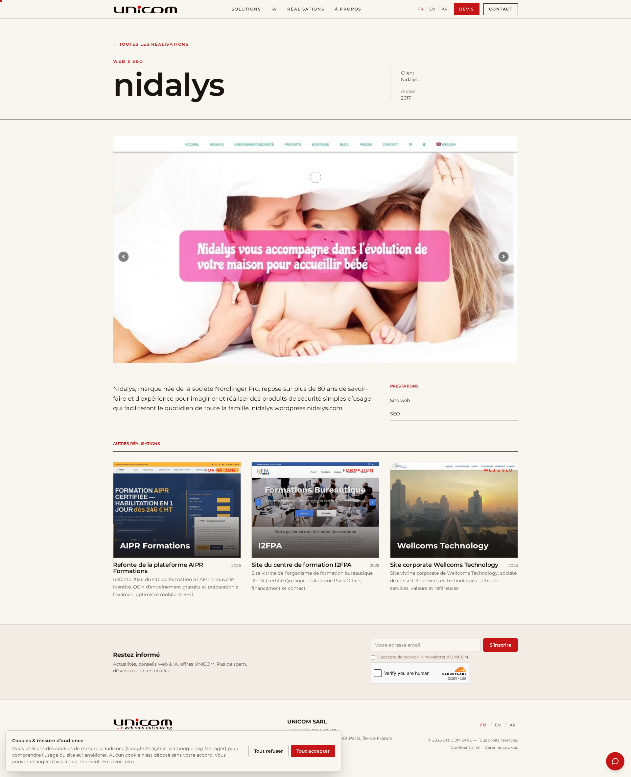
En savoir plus (118, 762)
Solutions (246, 9)
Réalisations (305, 9)
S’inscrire (500, 645)
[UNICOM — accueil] (145, 9)
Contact (500, 9)
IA (274, 9)
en (432, 9)
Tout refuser (268, 751)
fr (420, 9)
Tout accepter (313, 751)
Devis (466, 9)
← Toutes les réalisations (151, 44)
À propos (348, 9)
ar (445, 9)
